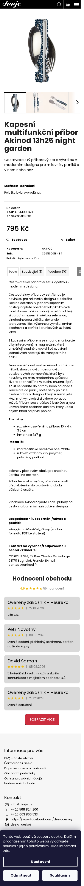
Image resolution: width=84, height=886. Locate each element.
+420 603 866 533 (24, 814)
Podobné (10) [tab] (58, 271)
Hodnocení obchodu (42, 578)
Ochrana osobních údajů (23, 778)
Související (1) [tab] (32, 271)
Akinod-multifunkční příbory (29, 529)
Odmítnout (21, 875)
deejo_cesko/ (21, 824)
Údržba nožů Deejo (18, 763)
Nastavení (40, 861)
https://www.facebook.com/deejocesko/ (42, 819)
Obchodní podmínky (19, 773)
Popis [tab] (13, 271)
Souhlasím (60, 875)
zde (6, 850)
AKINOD (25, 216)
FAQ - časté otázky (18, 758)
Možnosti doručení (19, 186)
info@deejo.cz (21, 804)
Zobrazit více (42, 719)
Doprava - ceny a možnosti (25, 768)
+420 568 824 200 (24, 809)
